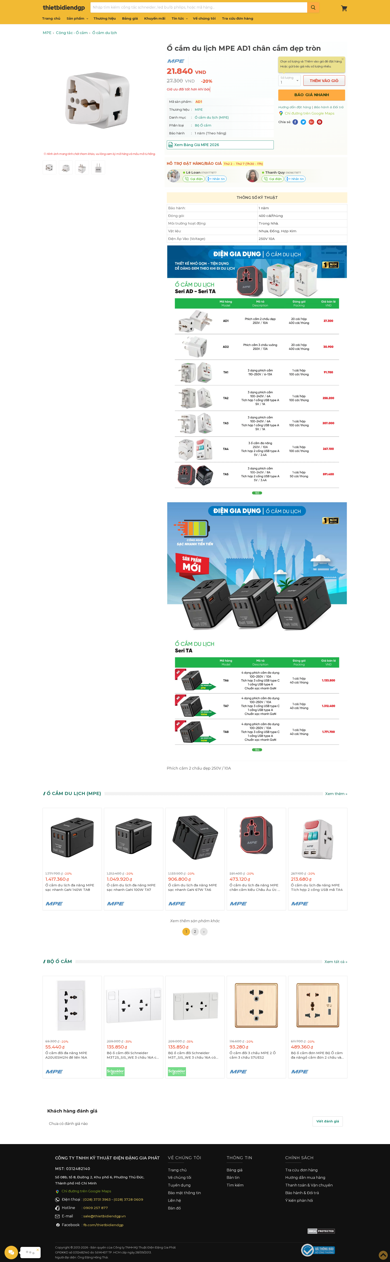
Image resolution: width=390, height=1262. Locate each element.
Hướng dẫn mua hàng (305, 1177)
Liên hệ (174, 1200)
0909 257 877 (95, 1208)
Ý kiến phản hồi (299, 1200)
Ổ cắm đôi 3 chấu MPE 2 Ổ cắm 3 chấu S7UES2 (253, 1055)
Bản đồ (174, 1208)
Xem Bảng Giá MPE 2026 (196, 145)
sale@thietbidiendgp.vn (104, 1216)
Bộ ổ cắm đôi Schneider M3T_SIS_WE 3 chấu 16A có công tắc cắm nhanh (192, 1055)
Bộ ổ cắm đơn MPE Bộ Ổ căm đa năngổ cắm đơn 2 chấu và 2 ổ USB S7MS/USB (317, 1055)
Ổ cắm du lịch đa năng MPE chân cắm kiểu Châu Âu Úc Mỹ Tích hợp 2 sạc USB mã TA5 (256, 887)
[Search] (313, 7)
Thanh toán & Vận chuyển (309, 1185)
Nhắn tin (218, 179)
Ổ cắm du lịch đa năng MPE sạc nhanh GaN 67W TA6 (192, 887)
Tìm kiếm (235, 1185)
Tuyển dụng (179, 1185)
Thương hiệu (104, 18)
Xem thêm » (336, 794)
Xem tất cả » (336, 962)
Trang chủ (51, 18)
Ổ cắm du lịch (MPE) (212, 117)
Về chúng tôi (204, 18)
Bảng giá (130, 18)
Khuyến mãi (154, 18)
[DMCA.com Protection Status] (321, 1232)
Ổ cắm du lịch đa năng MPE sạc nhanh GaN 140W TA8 (69, 887)
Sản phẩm (76, 18)
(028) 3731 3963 (97, 1199)
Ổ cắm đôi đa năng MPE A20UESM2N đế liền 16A (66, 1055)
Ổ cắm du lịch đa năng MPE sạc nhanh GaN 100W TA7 (131, 887)
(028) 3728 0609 (128, 1199)
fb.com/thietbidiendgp (103, 1225)
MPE (199, 110)
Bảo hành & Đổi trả (302, 1193)
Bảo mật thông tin (184, 1193)
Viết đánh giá (327, 1121)
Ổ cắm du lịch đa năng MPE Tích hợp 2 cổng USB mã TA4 (317, 887)
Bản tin (233, 1177)
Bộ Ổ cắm (203, 125)
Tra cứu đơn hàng (237, 18)
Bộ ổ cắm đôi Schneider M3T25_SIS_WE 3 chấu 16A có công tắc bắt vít (133, 1055)
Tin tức (178, 18)
